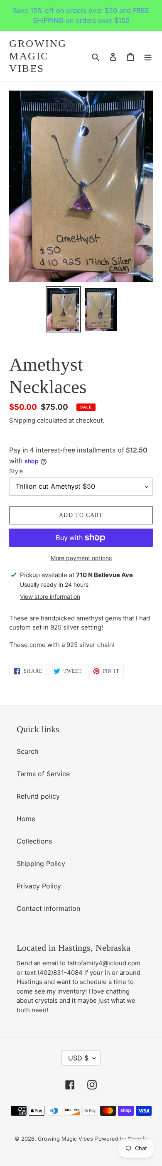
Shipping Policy (41, 863)
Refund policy (38, 796)
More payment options (81, 557)
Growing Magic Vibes (38, 56)
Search (27, 751)
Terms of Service (43, 774)
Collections (34, 841)
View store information (50, 596)
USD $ (78, 1058)
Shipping (22, 420)
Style (16, 471)
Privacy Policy (39, 886)
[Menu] (148, 56)
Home (26, 818)
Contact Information (48, 908)
